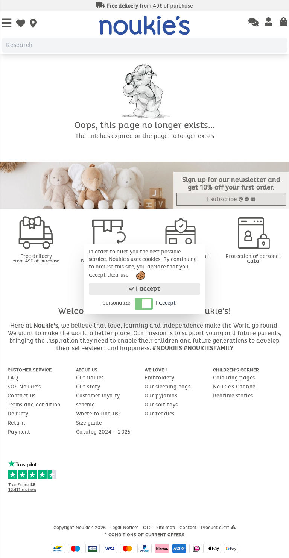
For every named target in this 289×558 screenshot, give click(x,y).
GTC (148, 527)
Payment (19, 432)
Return (16, 423)
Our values (90, 378)
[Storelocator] (33, 24)
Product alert (216, 527)
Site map (166, 527)
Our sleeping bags (167, 387)
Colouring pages (234, 378)
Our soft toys (161, 405)
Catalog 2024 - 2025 (103, 432)
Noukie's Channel (235, 387)
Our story (88, 387)
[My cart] (283, 22)
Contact (188, 527)
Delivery (18, 414)
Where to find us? (98, 414)
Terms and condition (34, 405)
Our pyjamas (161, 396)
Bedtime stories (233, 396)
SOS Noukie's (24, 387)
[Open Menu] (6, 23)
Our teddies (159, 414)
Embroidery (159, 378)
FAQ (13, 378)
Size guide (89, 423)
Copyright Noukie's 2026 (80, 527)
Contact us (22, 396)
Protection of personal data (253, 258)
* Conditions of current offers (144, 534)
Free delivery (36, 258)
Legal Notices (125, 527)
